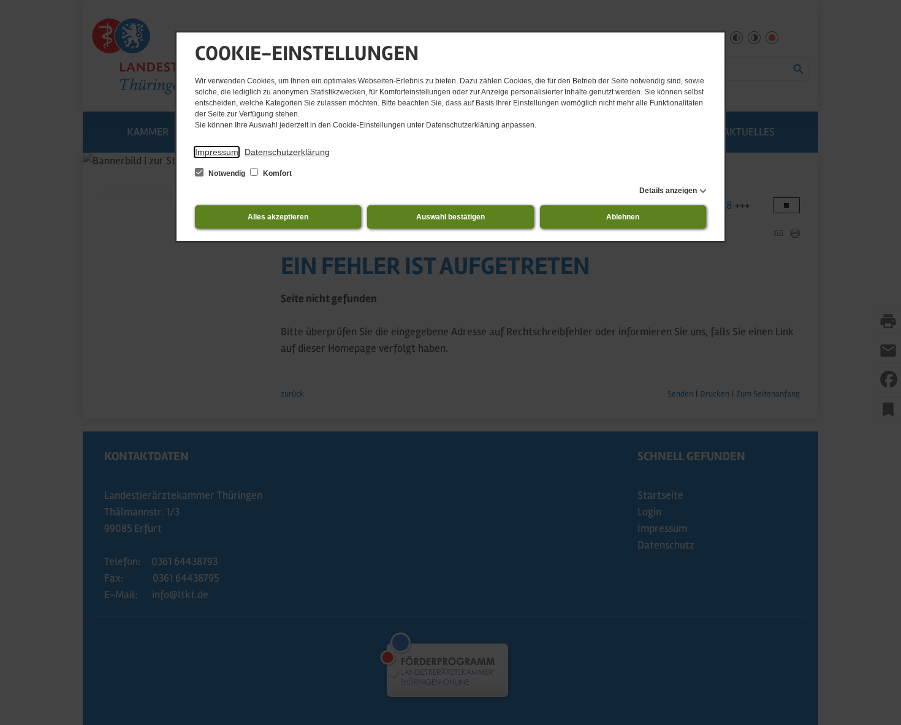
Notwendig (227, 173)
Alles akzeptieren (278, 217)
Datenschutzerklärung (287, 152)
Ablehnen (622, 217)
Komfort (276, 173)
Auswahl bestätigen (450, 217)
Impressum (216, 152)
